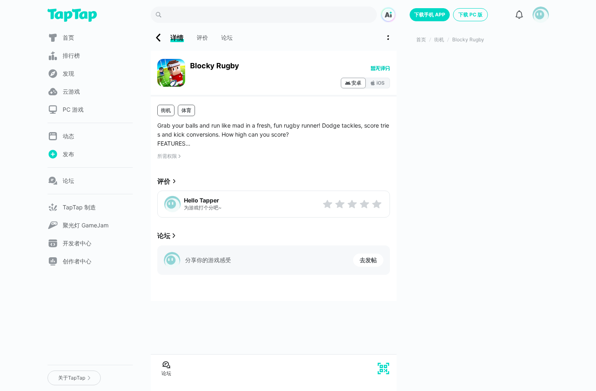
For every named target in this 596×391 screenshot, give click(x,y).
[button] (541, 15)
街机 (166, 110)
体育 (186, 110)
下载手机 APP (429, 14)
